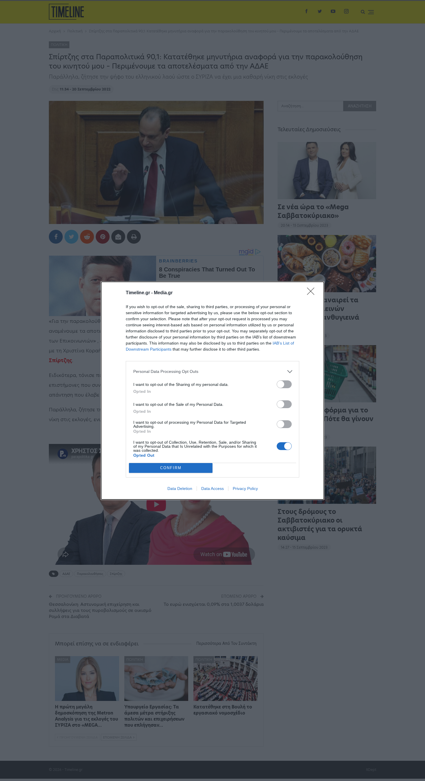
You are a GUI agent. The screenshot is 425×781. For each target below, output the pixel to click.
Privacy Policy (245, 488)
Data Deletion (179, 488)
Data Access (212, 488)
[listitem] (212, 372)
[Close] (312, 293)
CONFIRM (171, 468)
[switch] (284, 384)
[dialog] (212, 390)
